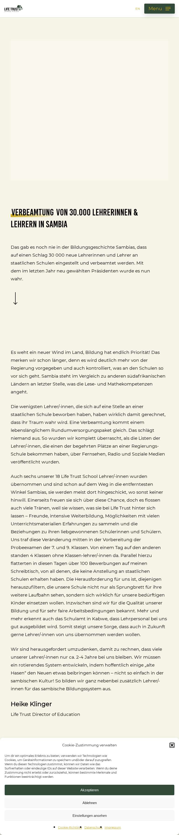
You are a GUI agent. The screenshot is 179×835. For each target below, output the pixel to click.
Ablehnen (90, 803)
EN (137, 8)
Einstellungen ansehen (89, 816)
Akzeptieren (89, 790)
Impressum (113, 827)
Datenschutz (93, 827)
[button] (172, 745)
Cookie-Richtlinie (70, 827)
